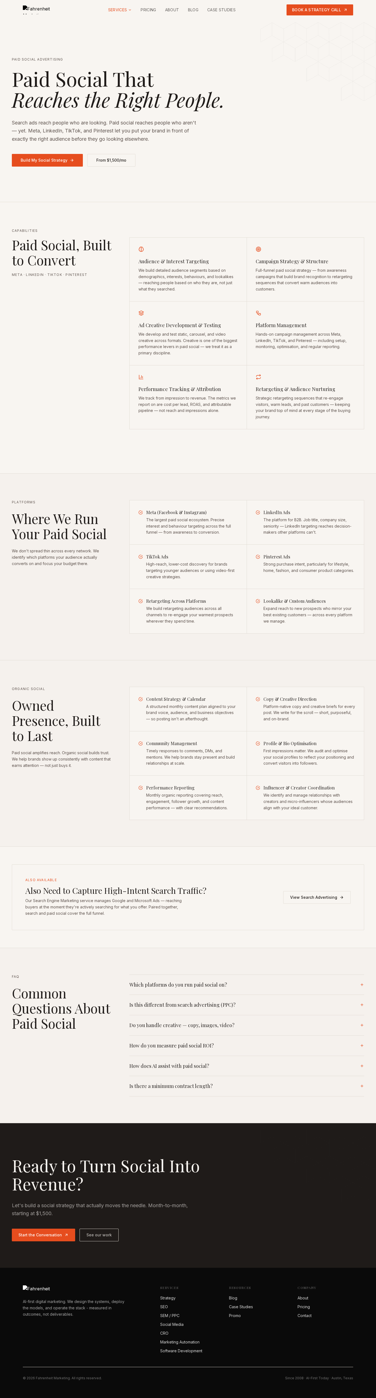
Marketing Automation (180, 1342)
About (172, 9)
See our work (99, 1235)
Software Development (181, 1350)
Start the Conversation (40, 1235)
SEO (164, 1306)
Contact (305, 1315)
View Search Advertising (313, 897)
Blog (193, 9)
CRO (164, 1333)
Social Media (172, 1324)
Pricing (148, 9)
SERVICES (117, 9)
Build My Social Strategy (44, 160)
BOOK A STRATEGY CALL (316, 9)
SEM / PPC (169, 1315)
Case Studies (221, 9)
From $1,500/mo (111, 160)
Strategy (168, 1298)
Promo (235, 1315)
